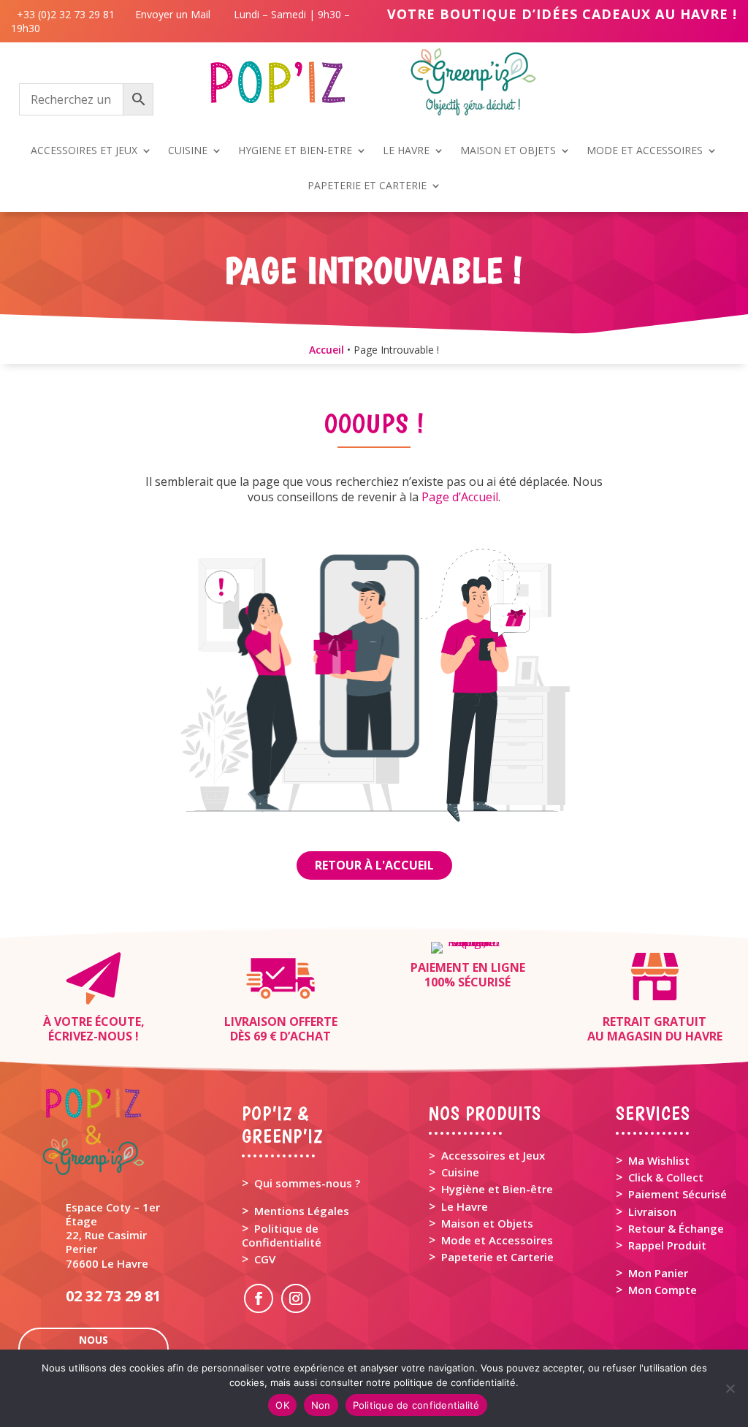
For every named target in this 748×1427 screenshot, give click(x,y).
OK (282, 1405)
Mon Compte (662, 1289)
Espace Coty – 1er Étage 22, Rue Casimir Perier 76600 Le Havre (113, 1235)
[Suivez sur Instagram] (295, 1298)
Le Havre (464, 1206)
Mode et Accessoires (497, 1240)
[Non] (729, 1388)
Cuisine (460, 1172)
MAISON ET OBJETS (508, 151)
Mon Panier (658, 1273)
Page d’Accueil (459, 497)
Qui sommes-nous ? (307, 1183)
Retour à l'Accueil (374, 865)
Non (321, 1405)
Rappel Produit (667, 1245)
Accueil (326, 350)
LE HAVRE (406, 151)
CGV (264, 1259)
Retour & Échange (676, 1228)
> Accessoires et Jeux (487, 1155)
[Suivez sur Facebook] (258, 1298)
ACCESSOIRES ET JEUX (84, 151)
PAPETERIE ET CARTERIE (367, 186)
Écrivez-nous (90, 1036)
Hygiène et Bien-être (497, 1188)
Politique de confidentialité (416, 1405)
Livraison (652, 1211)
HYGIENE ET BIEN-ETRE (295, 151)
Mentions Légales (301, 1210)
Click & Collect (665, 1177)
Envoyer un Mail (171, 14)
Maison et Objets (487, 1223)
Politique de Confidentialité (281, 1235)
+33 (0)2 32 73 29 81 (68, 14)
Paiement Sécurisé (677, 1194)
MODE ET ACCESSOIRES (645, 151)
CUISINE (187, 151)
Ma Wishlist (659, 1160)
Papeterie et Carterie (497, 1256)
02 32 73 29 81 (113, 1296)
